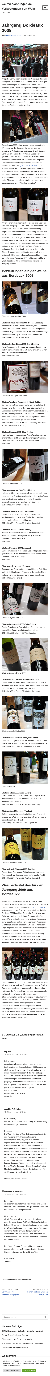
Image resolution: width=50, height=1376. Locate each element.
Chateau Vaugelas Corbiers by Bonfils (17, 1339)
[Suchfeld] (45, 1317)
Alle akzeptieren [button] (29, 1370)
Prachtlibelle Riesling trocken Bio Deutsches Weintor (22, 1343)
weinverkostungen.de (13, 35)
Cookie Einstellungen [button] (11, 1370)
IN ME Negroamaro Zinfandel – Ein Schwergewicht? (22, 1331)
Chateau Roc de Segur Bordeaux (15, 1347)
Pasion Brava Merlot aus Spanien (15, 1335)
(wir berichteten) (39, 907)
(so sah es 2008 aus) (28, 165)
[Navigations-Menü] (45, 7)
